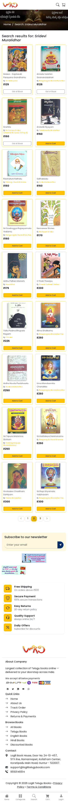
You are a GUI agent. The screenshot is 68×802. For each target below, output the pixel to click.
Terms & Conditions (39, 787)
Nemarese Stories (45, 228)
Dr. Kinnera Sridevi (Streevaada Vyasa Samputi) (15, 131)
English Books (18, 736)
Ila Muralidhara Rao (47, 182)
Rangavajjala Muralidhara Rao (52, 81)
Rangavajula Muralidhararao (51, 439)
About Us (16, 703)
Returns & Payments (23, 716)
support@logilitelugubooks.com (30, 767)
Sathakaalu (42, 178)
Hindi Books (17, 740)
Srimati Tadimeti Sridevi (49, 284)
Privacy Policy (19, 712)
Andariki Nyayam (45, 127)
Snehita (7, 127)
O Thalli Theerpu (45, 281)
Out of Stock (17, 91)
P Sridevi (9, 337)
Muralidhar (10, 284)
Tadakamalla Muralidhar (49, 130)
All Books (16, 727)
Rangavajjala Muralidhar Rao (51, 334)
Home (7, 24)
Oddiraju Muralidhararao (16, 182)
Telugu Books (18, 731)
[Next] (47, 518)
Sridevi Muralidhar (13, 498)
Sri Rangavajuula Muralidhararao (11, 444)
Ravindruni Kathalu (12, 178)
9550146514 (17, 772)
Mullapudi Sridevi (46, 232)
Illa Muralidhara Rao (14, 387)
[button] (20, 797)
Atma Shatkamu (45, 330)
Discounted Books (21, 744)
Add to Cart (51, 143)
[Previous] (21, 518)
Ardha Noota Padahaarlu (15, 383)
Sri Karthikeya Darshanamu (50, 436)
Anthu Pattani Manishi (14, 281)
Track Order (18, 707)
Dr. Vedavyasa (12, 81)
